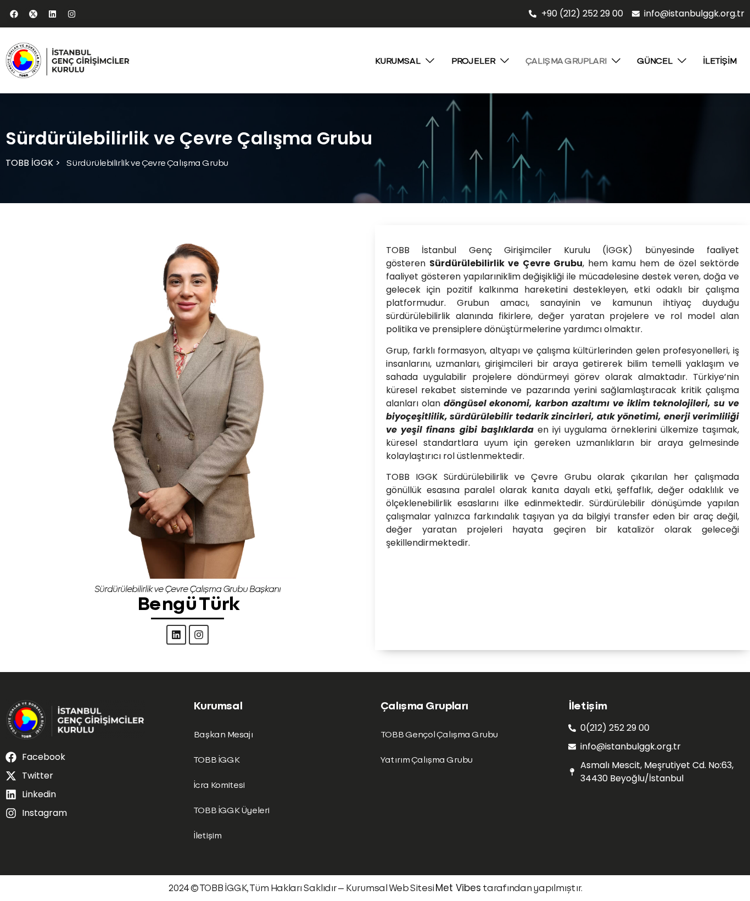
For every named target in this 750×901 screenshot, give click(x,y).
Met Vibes (458, 887)
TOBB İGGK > (32, 162)
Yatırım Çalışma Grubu (426, 759)
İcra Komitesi (218, 784)
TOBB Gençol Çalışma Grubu (438, 734)
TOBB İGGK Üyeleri (231, 809)
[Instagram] (71, 13)
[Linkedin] (52, 13)
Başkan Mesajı (223, 734)
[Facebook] (13, 13)
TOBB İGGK (216, 759)
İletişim (207, 835)
